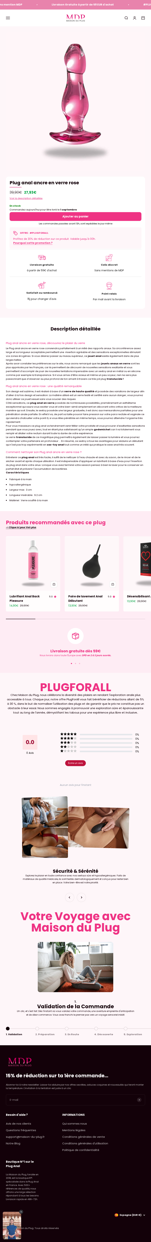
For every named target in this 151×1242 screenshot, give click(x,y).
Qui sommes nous (74, 1123)
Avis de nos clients (18, 1123)
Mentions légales (73, 1130)
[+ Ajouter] (54, 584)
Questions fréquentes (21, 1130)
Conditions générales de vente (83, 1137)
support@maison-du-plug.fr (25, 1137)
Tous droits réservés (47, 1228)
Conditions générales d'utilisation (85, 1143)
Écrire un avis (75, 763)
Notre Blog (13, 1143)
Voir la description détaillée (26, 198)
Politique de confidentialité (80, 1150)
